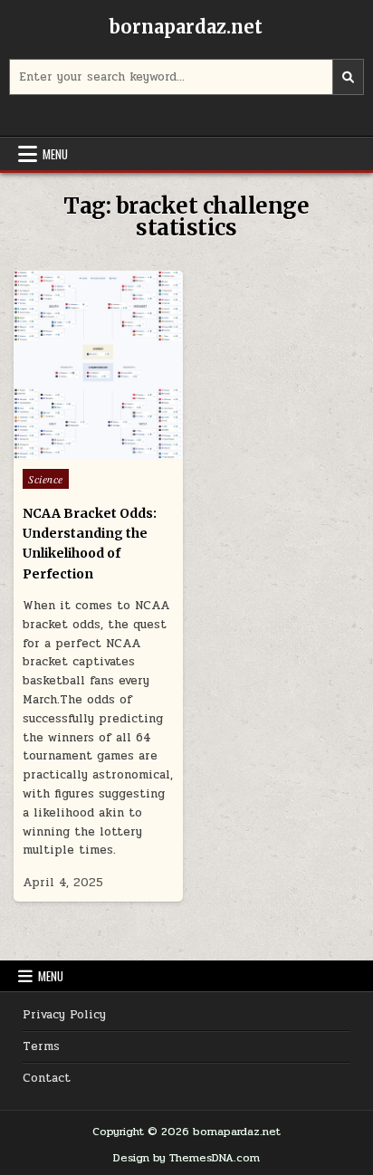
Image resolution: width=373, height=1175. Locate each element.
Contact (47, 1078)
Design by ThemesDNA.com (186, 1158)
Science (45, 479)
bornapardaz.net (186, 26)
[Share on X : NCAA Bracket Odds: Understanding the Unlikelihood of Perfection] (60, 450)
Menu (55, 154)
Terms (41, 1046)
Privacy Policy (64, 1015)
